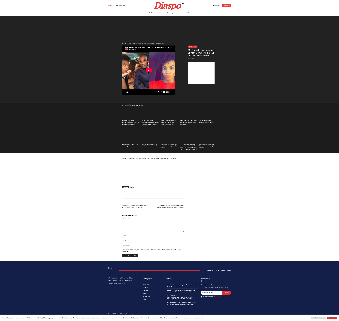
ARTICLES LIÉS (126, 105)
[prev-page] (213, 105)
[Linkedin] (161, 98)
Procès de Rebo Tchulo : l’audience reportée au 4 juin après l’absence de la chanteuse (130, 122)
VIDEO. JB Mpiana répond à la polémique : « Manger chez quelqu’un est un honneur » (168, 122)
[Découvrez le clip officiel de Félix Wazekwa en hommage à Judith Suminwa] (169, 137)
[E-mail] (169, 98)
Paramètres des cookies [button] (318, 318)
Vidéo (195, 46)
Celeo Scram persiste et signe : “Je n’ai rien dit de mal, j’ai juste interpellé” (207, 146)
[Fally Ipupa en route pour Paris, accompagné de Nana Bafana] (131, 137)
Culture (129, 43)
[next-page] (216, 105)
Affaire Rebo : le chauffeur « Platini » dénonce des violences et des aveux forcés (188, 122)
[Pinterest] (157, 98)
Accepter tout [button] (332, 318)
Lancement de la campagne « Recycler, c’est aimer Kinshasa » (180, 285)
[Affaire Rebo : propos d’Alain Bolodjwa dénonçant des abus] (208, 113)
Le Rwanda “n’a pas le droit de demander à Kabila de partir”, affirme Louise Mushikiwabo (170, 206)
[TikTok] (217, 314)
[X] (145, 98)
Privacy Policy (217, 296)
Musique (132, 187)
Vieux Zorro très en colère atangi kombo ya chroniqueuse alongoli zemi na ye (135, 206)
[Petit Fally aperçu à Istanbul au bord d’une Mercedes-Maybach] (150, 137)
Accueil (124, 43)
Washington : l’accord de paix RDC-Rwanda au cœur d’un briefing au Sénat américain (180, 291)
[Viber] (153, 98)
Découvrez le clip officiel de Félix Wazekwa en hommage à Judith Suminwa (169, 146)
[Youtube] (230, 314)
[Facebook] (140, 98)
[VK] (173, 98)
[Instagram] (213, 314)
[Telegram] (165, 98)
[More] (177, 98)
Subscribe (227, 292)
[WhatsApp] (149, 98)
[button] (120, 5)
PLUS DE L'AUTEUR (137, 105)
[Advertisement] (169, 28)
